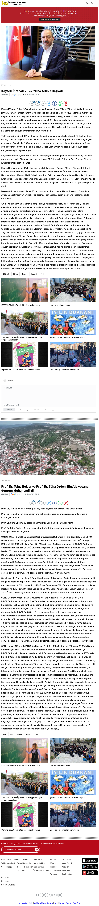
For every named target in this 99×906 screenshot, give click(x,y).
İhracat (24, 274)
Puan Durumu (38, 867)
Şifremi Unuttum (8, 885)
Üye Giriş (5, 877)
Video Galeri (67, 863)
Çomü (19, 734)
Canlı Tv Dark (22, 859)
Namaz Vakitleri (39, 863)
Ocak (42, 274)
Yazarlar (65, 867)
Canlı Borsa (37, 859)
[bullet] (38, 409)
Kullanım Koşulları (65, 903)
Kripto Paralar (55, 870)
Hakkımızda (22, 903)
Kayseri (34, 274)
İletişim (30, 903)
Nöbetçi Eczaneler (25, 867)
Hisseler (53, 867)
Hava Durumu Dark (9, 859)
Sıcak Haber (67, 874)
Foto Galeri (66, 859)
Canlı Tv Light (7, 867)
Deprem (28, 734)
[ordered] (35, 409)
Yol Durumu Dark (8, 863)
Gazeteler (66, 870)
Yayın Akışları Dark (25, 863)
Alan (4, 734)
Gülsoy (15, 274)
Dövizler (53, 863)
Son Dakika (22, 870)
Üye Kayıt (5, 881)
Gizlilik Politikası (40, 903)
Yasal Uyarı (77, 903)
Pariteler (53, 874)
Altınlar (53, 859)
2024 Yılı (6, 274)
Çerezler (50, 903)
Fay (36, 734)
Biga (11, 734)
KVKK (56, 903)
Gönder (9, 409)
